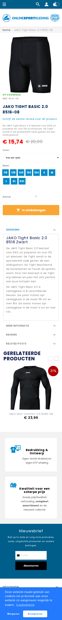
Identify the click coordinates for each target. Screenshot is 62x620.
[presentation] (56, 358)
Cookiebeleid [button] (25, 604)
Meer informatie (17, 325)
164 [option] (36, 172)
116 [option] (5, 172)
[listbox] (30, 158)
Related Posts (16, 343)
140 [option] (21, 172)
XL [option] (14, 181)
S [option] (44, 172)
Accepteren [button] (35, 613)
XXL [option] (22, 181)
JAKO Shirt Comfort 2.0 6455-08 (31, 414)
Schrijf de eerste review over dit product (30, 119)
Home (7, 30)
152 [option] (29, 172)
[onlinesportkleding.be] (31, 18)
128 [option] (13, 172)
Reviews (11, 334)
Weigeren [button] (13, 613)
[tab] (31, 229)
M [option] (52, 172)
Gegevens (12, 229)
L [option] (6, 181)
